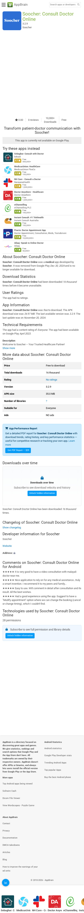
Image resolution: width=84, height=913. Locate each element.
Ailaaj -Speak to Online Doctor (29, 243)
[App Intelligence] (5, 882)
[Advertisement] (42, 73)
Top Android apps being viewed (17, 783)
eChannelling (20, 204)
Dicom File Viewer (11, 798)
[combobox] (62, 4)
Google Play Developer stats (58, 755)
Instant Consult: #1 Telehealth (29, 217)
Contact (6, 823)
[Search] (78, 4)
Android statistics (53, 748)
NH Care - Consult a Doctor (27, 179)
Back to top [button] (76, 884)
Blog (5, 859)
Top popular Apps (52, 770)
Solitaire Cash (9, 791)
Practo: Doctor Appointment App (30, 230)
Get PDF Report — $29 (18, 450)
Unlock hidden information (42, 493)
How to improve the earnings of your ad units (20, 869)
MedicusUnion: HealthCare (27, 166)
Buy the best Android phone (57, 777)
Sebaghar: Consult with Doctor (29, 154)
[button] (42, 553)
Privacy (6, 830)
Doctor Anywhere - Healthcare (29, 192)
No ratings (51, 379)
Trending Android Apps (55, 762)
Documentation (10, 838)
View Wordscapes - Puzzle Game (18, 805)
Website (7, 546)
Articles (6, 852)
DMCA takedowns (11, 845)
